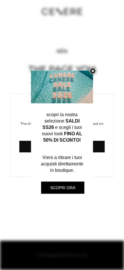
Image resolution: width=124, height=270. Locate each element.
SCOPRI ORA (62, 187)
